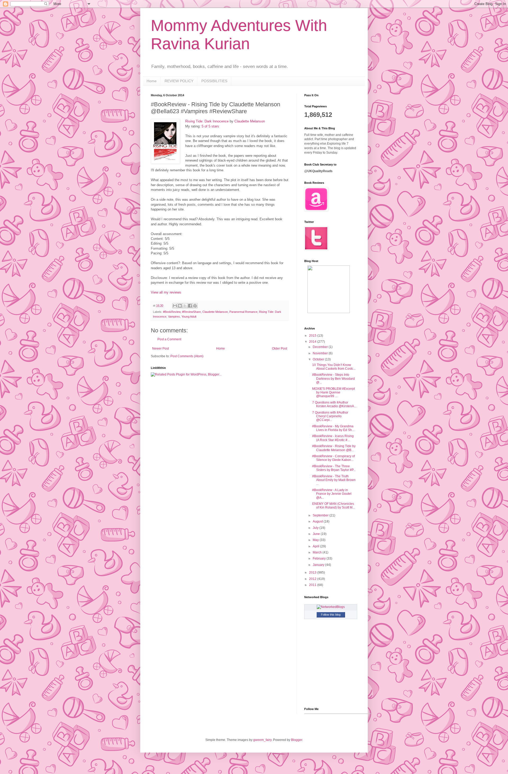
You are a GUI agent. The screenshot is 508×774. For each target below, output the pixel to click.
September (321, 515)
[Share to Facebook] (190, 305)
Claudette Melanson (249, 121)
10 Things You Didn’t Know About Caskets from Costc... (334, 366)
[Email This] (175, 305)
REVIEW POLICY (179, 81)
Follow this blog (331, 614)
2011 (313, 585)
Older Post (279, 348)
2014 (313, 342)
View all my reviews (166, 292)
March (318, 552)
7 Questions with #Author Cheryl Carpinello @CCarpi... (330, 416)
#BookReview (171, 311)
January (319, 565)
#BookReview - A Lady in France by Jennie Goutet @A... (331, 494)
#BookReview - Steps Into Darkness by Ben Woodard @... (333, 378)
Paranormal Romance (243, 311)
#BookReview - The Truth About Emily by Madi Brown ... (334, 480)
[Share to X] (185, 305)
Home (152, 81)
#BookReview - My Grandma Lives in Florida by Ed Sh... (333, 428)
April (316, 546)
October (319, 359)
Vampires (174, 316)
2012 (313, 579)
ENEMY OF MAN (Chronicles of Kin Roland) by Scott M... (333, 505)
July (316, 528)
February (319, 558)
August (318, 521)
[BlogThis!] (180, 305)
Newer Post (160, 348)
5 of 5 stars (210, 126)
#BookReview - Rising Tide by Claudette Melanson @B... (334, 448)
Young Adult (189, 316)
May (316, 540)
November (321, 353)
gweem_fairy (262, 740)
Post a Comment (169, 339)
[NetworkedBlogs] (331, 607)
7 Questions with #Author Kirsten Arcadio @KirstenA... (334, 404)
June (317, 534)
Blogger (296, 740)
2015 (313, 335)
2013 (313, 572)
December (321, 347)
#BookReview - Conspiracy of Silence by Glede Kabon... (333, 458)
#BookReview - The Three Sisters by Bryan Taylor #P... (334, 468)
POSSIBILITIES (214, 81)
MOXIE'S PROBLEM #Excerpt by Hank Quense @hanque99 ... (333, 392)
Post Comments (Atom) (186, 356)
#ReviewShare (191, 311)
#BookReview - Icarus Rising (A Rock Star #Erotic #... (333, 438)
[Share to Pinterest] (195, 305)
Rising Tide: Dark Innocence (207, 121)
